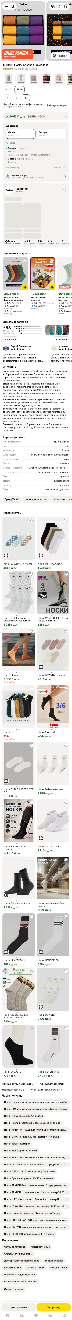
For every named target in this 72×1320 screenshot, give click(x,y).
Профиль (65, 1315)
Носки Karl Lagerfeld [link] (49, 1072)
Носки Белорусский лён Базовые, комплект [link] (16, 1016)
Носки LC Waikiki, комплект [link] (17, 563)
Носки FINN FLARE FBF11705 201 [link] (18, 790)
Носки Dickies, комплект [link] (50, 789)
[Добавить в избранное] (59, 6)
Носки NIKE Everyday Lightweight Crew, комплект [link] (18, 619)
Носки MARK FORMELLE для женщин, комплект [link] (53, 619)
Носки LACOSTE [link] (12, 1072)
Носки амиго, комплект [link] (38, 299)
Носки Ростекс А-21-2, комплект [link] (15, 847)
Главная (7, 1315)
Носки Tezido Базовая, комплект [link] (14, 299)
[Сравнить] (53, 6)
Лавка (21, 1315)
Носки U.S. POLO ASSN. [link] (50, 563)
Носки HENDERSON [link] (14, 960)
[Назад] (6, 6)
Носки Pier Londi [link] (46, 732)
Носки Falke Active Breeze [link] (16, 903)
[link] (36, 1102)
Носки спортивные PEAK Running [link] (51, 904)
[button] (17, 54)
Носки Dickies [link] (10, 675)
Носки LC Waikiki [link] (46, 1015)
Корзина (50, 1315)
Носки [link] (6, 732)
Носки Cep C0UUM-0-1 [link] (50, 846)
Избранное (36, 1315)
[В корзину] (24, 287)
